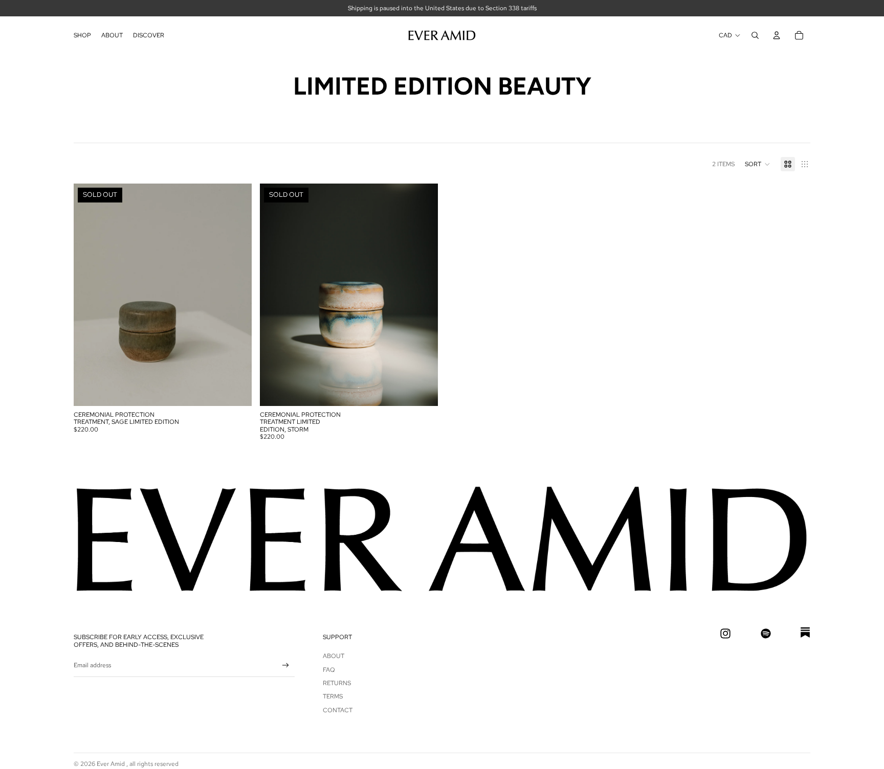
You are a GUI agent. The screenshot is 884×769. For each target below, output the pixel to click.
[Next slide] (236, 295)
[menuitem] (82, 35)
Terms (333, 696)
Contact (337, 710)
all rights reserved (154, 764)
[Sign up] (286, 665)
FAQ (329, 670)
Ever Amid (111, 764)
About (333, 656)
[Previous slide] (89, 295)
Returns (337, 683)
